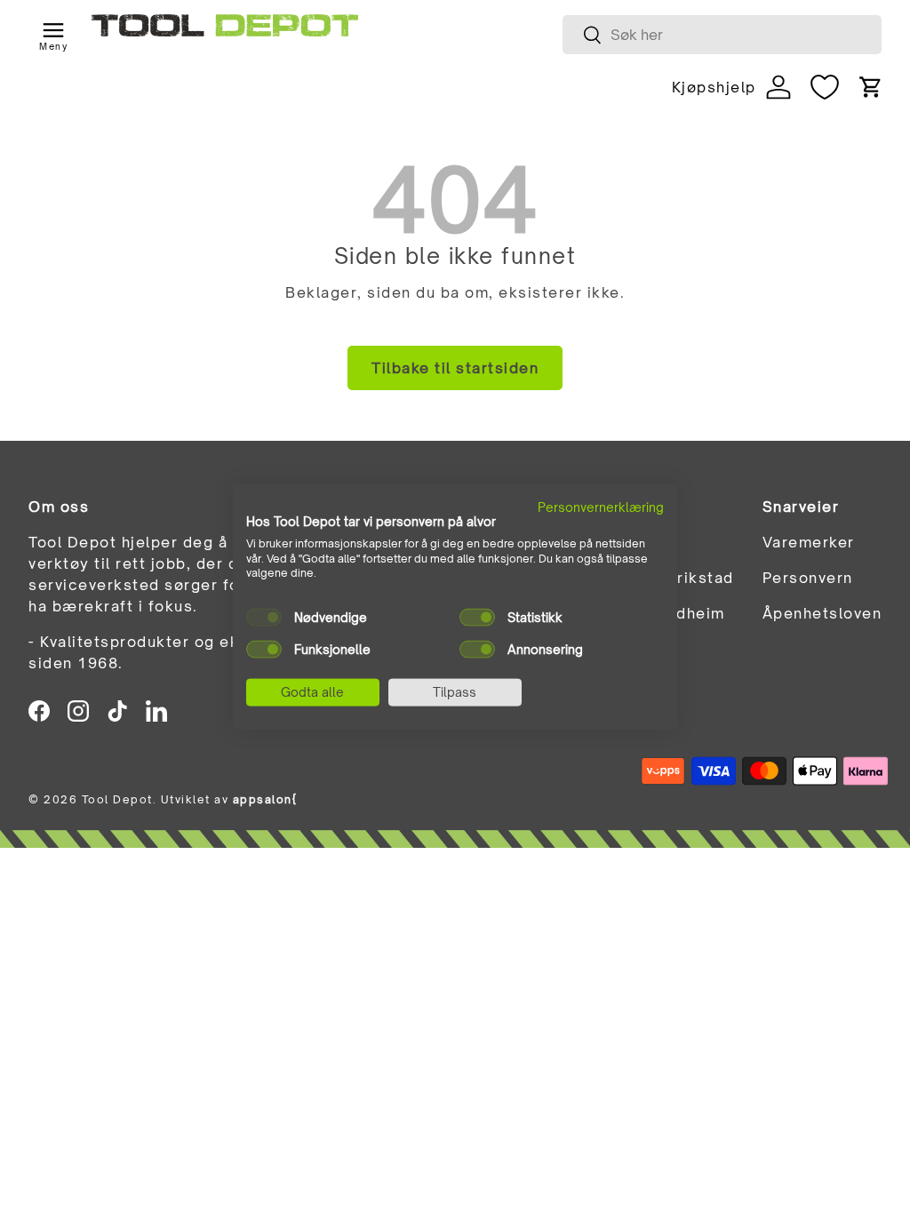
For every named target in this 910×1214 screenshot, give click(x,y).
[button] (870, 87)
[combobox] (722, 34)
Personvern (807, 578)
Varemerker (808, 542)
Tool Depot (117, 799)
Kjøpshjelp (713, 87)
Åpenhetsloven (822, 613)
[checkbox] (264, 618)
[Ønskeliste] (824, 87)
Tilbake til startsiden (455, 368)
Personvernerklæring (601, 507)
